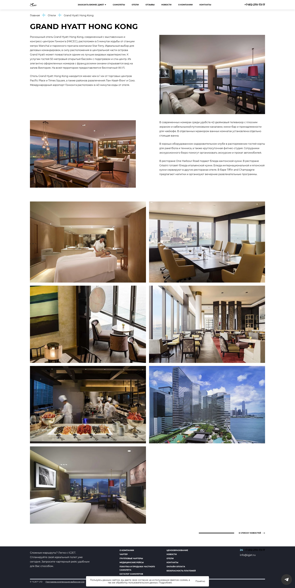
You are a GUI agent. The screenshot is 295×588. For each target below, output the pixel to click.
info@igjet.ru (248, 555)
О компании (185, 5)
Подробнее (165, 582)
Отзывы (150, 5)
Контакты (205, 5)
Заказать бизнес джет (91, 5)
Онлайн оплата (176, 566)
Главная (35, 15)
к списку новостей (250, 533)
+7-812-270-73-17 (254, 4)
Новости (166, 5)
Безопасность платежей (181, 571)
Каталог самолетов (131, 574)
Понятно (200, 581)
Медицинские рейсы (132, 562)
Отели (135, 5)
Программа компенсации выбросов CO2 (65, 582)
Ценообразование (177, 550)
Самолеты (119, 5)
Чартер (124, 554)
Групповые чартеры (131, 558)
